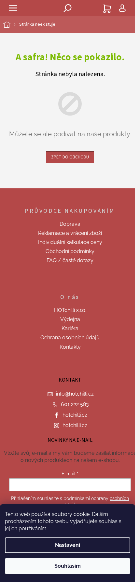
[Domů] (11, 25)
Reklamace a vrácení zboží (70, 233)
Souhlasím (67, 566)
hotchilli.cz (75, 415)
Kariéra (70, 328)
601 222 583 (75, 404)
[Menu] (13, 8)
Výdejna (70, 319)
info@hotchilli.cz (75, 394)
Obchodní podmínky (70, 251)
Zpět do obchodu (70, 157)
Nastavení (67, 545)
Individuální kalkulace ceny (70, 242)
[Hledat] (67, 8)
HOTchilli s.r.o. (70, 310)
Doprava (70, 224)
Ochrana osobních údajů (70, 337)
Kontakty (70, 347)
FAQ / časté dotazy (70, 260)
